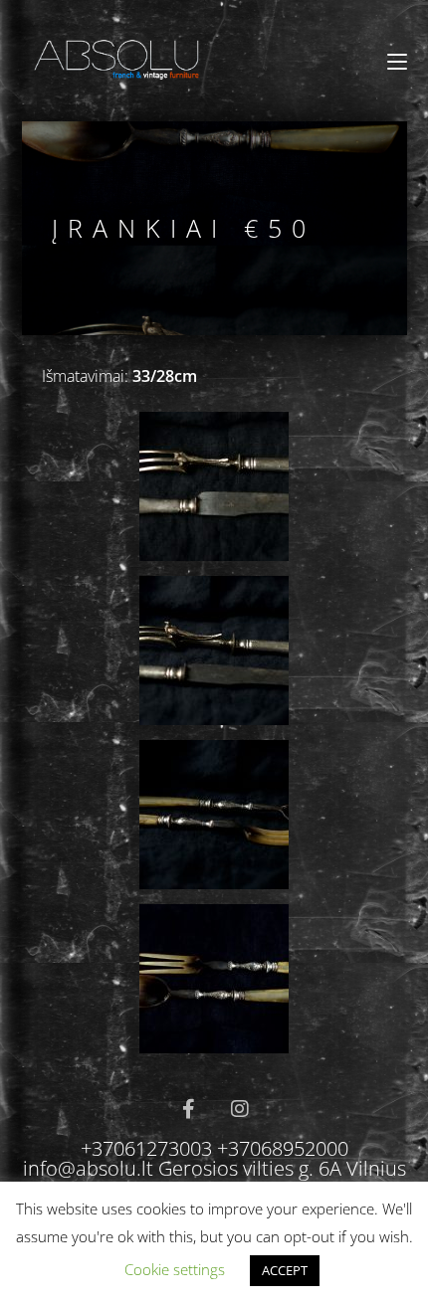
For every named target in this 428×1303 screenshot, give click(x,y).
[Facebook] (188, 1109)
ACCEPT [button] (285, 1270)
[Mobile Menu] (397, 62)
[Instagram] (240, 1109)
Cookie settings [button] (174, 1269)
